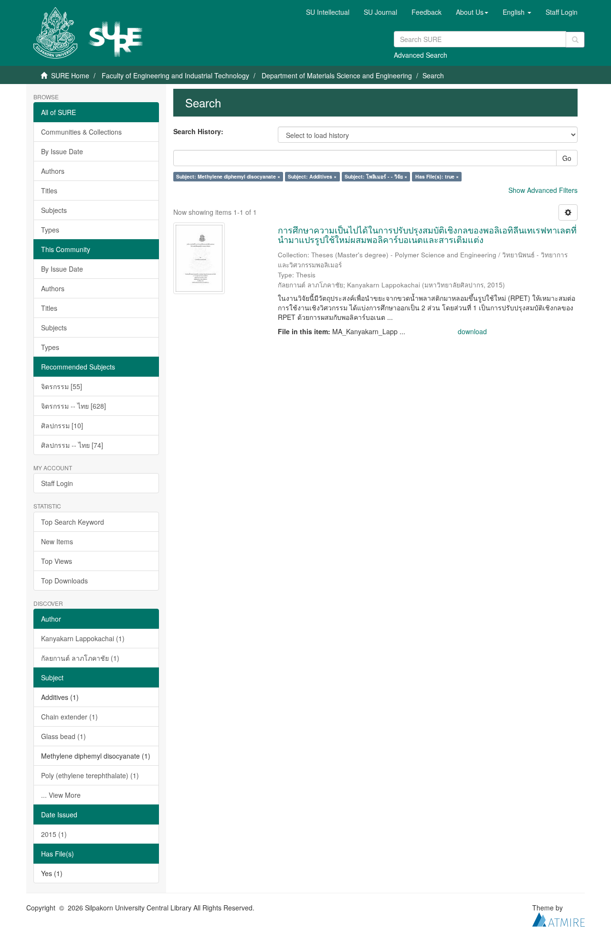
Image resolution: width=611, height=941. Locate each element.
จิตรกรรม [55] (61, 386)
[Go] (575, 40)
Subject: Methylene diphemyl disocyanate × (228, 176)
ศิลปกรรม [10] (62, 425)
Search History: (198, 131)
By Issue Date (62, 151)
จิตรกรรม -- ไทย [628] (73, 406)
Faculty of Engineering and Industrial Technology (175, 75)
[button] (472, 12)
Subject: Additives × (312, 176)
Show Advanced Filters (543, 190)
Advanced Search (420, 55)
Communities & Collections (81, 132)
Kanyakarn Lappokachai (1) (83, 638)
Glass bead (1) (63, 736)
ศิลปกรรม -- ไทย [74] (72, 445)
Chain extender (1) (69, 716)
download (472, 331)
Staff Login (57, 483)
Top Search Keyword (72, 522)
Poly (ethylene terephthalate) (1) (90, 775)
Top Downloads (64, 580)
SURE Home (70, 75)
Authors (52, 171)
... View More (61, 795)
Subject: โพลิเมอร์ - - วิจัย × (376, 176)
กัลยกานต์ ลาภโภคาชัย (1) (80, 658)
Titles (49, 190)
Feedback (426, 12)
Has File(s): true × (437, 176)
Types (50, 229)
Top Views (56, 561)
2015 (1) (54, 834)
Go (566, 158)
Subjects (54, 210)
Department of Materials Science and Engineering (337, 75)
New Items (57, 541)
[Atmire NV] (558, 918)
